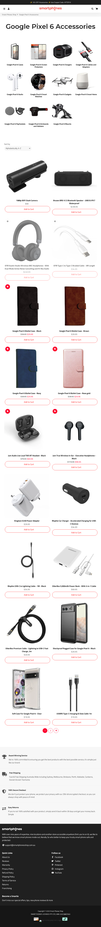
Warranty (6, 865)
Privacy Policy (7, 868)
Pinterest (58, 865)
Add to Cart (29, 209)
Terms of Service (9, 880)
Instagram (59, 868)
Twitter (57, 861)
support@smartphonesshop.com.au (20, 845)
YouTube (58, 872)
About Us (6, 857)
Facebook (58, 857)
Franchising (7, 888)
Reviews (5, 861)
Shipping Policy (8, 876)
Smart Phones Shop (9, 14)
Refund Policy (7, 872)
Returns (5, 884)
